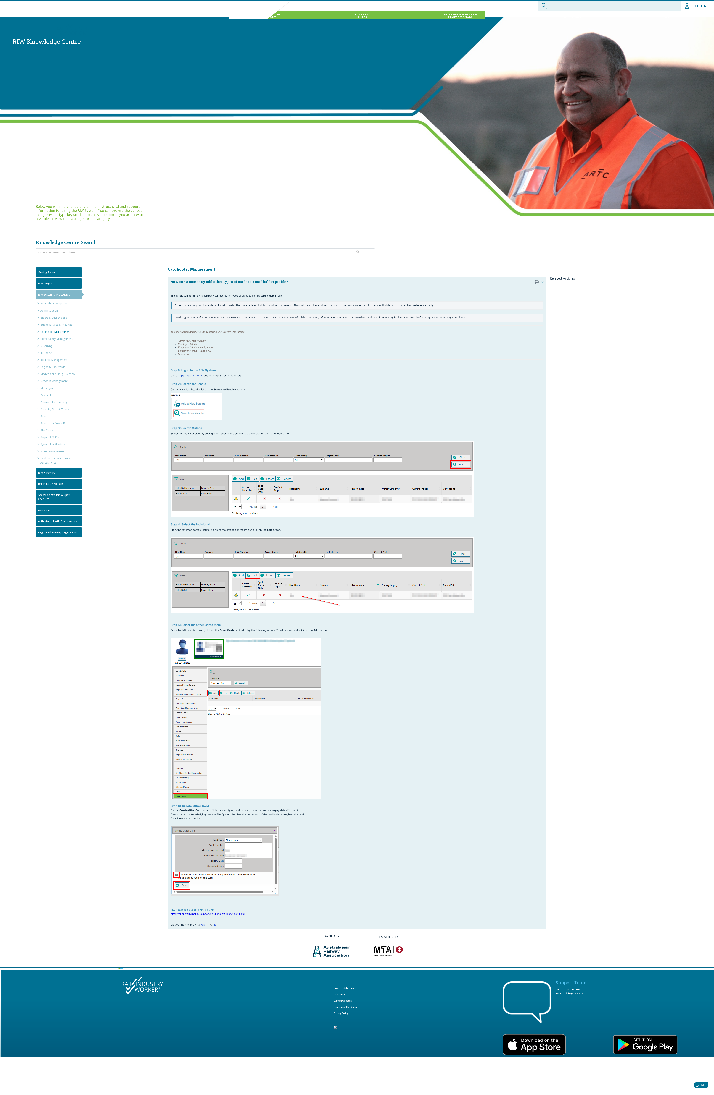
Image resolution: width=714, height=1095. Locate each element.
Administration (49, 310)
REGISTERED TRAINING (568, 16)
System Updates (343, 1000)
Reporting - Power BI (53, 423)
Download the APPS (345, 988)
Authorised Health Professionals (57, 521)
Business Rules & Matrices (56, 324)
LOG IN (701, 6)
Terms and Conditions (346, 1007)
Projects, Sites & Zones (54, 409)
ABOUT (170, 16)
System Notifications (52, 444)
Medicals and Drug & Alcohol (57, 374)
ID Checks (46, 353)
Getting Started (47, 272)
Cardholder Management (55, 331)
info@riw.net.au (575, 993)
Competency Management (56, 339)
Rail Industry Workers (51, 483)
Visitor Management (52, 451)
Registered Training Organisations (58, 532)
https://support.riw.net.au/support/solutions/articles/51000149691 (208, 914)
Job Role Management (53, 360)
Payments (46, 395)
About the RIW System (53, 303)
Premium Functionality (53, 402)
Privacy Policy (341, 1013)
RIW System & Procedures (54, 294)
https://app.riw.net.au (190, 375)
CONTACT (667, 16)
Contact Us (339, 994)
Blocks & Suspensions (53, 317)
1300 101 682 (573, 989)
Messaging (46, 388)
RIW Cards (46, 430)
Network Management (54, 381)
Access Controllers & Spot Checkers (54, 497)
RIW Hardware (46, 472)
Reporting (46, 416)
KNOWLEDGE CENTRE (265, 16)
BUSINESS (362, 16)
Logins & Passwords (52, 367)
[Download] (350, 516)
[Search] (358, 252)
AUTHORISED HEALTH (460, 16)
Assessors (44, 510)
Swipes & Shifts (49, 437)
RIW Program (46, 283)
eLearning (46, 346)
